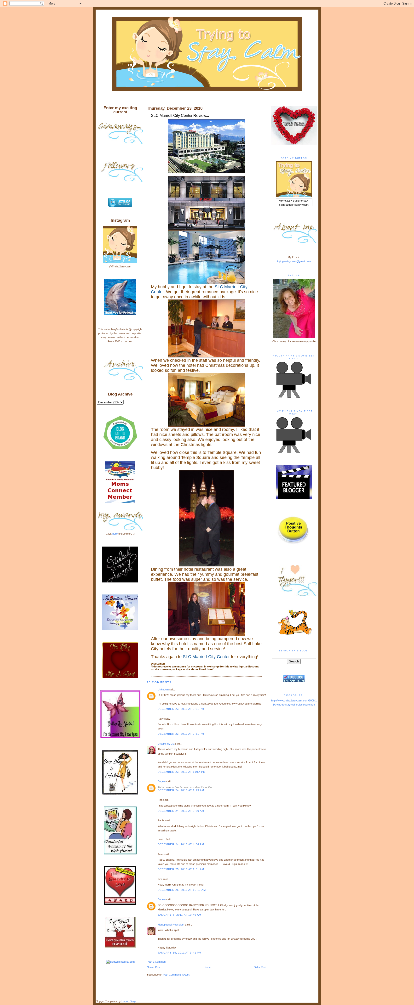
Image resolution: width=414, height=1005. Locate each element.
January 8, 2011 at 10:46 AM (179, 914)
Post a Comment (156, 961)
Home (207, 967)
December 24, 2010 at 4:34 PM (181, 844)
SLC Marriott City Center (206, 656)
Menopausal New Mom (171, 924)
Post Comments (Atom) (176, 974)
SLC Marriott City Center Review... (180, 115)
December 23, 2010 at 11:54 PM (182, 771)
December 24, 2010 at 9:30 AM (181, 810)
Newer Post (154, 967)
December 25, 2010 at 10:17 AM (182, 889)
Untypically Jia (166, 743)
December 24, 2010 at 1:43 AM (181, 790)
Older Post (260, 967)
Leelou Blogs (128, 1001)
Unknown (163, 689)
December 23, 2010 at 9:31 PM (181, 708)
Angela (162, 781)
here (115, 533)
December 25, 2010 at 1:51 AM (181, 869)
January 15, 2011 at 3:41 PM (179, 952)
